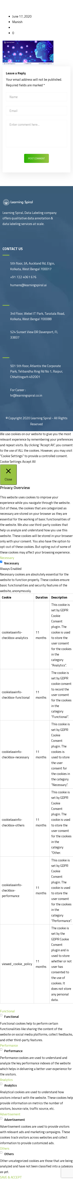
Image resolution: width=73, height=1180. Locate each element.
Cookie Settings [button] (10, 461)
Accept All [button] (29, 461)
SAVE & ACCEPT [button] (11, 1177)
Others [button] (4, 1148)
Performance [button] (9, 1045)
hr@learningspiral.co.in (26, 395)
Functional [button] (7, 1011)
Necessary (11, 563)
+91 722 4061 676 (23, 276)
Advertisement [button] (10, 1114)
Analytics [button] (6, 1079)
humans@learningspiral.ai (28, 284)
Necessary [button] (7, 557)
